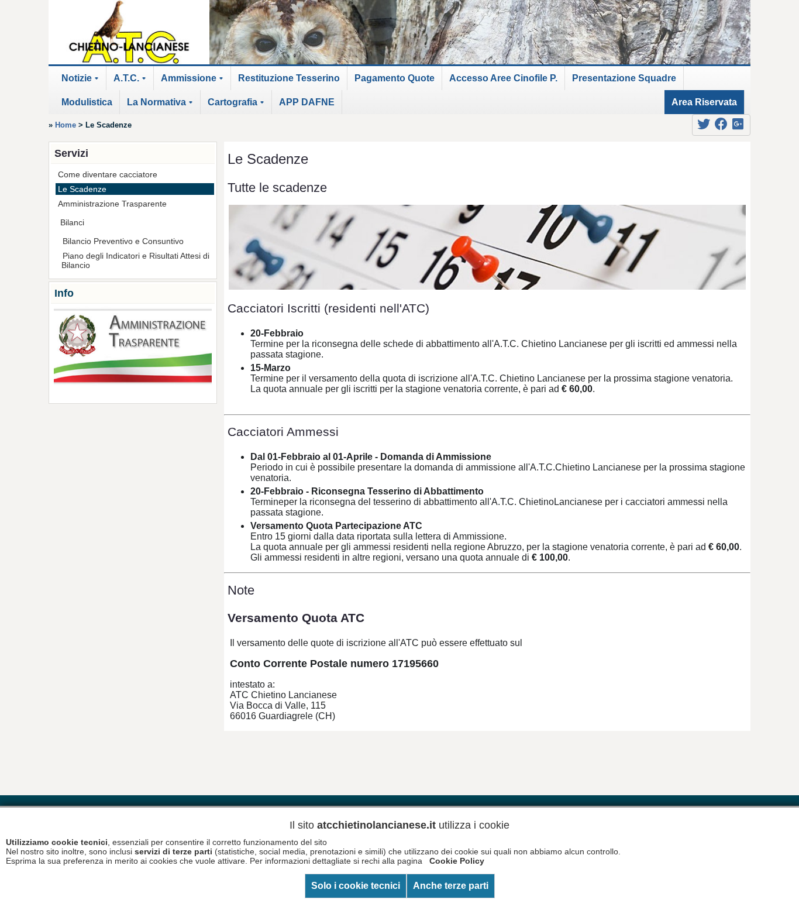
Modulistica (86, 102)
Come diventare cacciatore (107, 174)
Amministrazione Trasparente (112, 203)
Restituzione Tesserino (289, 78)
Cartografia (238, 105)
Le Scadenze (82, 189)
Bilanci (72, 222)
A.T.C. (131, 81)
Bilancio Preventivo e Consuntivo (123, 241)
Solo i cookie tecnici (355, 886)
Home (65, 125)
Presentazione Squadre (624, 78)
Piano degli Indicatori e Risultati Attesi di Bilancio (135, 260)
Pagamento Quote (394, 78)
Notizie (81, 81)
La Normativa (162, 105)
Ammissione (194, 81)
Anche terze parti (450, 886)
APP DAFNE (307, 102)
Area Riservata (704, 102)
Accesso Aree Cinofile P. (503, 78)
